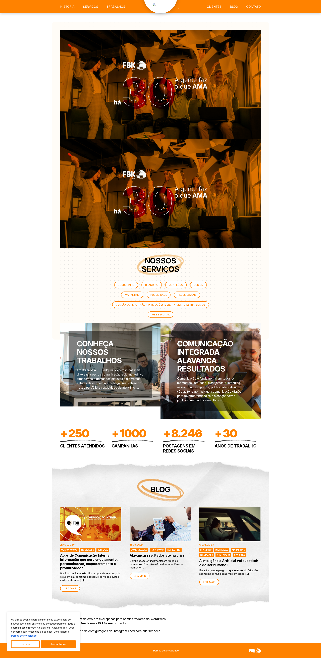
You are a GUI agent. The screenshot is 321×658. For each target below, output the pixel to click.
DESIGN (198, 284)
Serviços (90, 6)
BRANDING (151, 284)
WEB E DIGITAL (160, 314)
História (67, 6)
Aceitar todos (58, 644)
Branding (206, 550)
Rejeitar (25, 644)
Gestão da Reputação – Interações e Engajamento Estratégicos (160, 304)
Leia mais (70, 588)
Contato (253, 6)
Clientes (214, 6)
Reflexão (102, 550)
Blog (234, 6)
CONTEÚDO (176, 284)
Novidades (87, 550)
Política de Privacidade (24, 635)
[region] (43, 631)
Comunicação (69, 550)
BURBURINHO (126, 284)
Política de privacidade (166, 650)
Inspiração (157, 550)
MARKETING (132, 294)
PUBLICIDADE (158, 294)
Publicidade (223, 555)
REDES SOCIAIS (187, 294)
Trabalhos (115, 6)
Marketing (174, 550)
